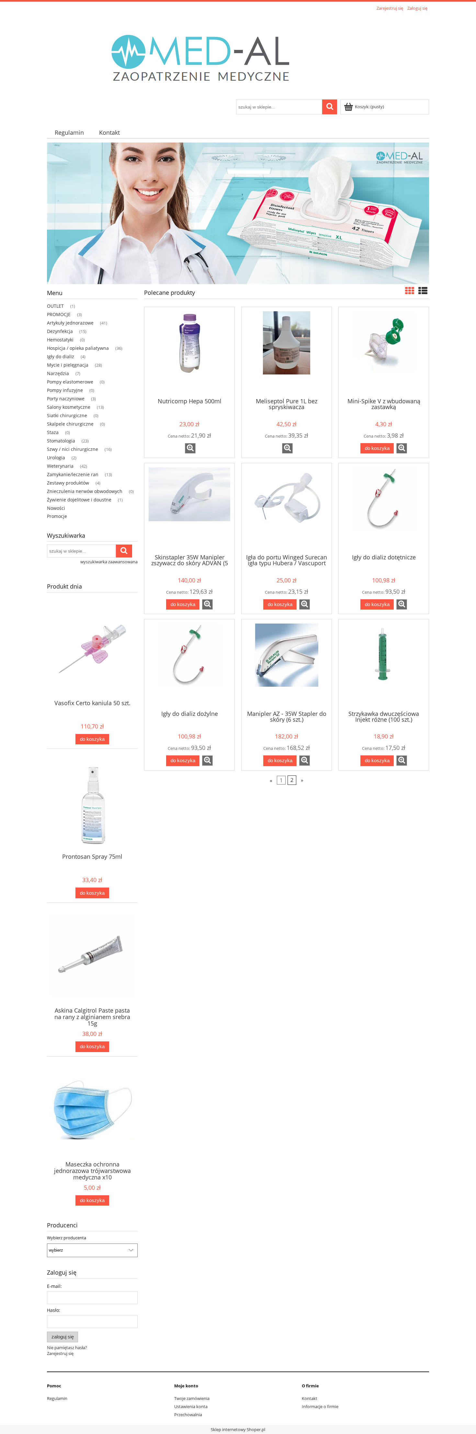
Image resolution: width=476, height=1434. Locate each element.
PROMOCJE (59, 314)
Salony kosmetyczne (68, 407)
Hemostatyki (60, 340)
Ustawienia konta (191, 1406)
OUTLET (55, 306)
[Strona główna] (207, 56)
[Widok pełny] (422, 290)
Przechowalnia (188, 1414)
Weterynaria (60, 466)
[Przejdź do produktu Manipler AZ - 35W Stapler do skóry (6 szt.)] (286, 664)
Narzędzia (58, 373)
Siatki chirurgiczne (67, 415)
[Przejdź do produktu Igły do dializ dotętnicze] (384, 507)
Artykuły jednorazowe (70, 323)
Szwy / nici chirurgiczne (72, 449)
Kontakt (309, 1398)
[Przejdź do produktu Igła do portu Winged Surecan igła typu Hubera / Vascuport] (286, 507)
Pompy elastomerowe (70, 382)
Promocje (57, 516)
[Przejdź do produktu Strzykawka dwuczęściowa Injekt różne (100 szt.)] (384, 664)
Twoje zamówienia (192, 1398)
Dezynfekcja (60, 331)
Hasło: (53, 1310)
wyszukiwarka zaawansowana (109, 562)
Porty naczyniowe (66, 399)
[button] (190, 448)
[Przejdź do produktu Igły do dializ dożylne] (189, 664)
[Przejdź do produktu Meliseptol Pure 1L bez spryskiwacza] (286, 351)
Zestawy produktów (68, 483)
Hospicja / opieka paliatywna (78, 348)
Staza (53, 432)
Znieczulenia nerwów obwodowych (84, 491)
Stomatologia (61, 441)
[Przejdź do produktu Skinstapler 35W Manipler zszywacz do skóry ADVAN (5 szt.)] (189, 507)
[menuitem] (69, 132)
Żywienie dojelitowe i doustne (79, 500)
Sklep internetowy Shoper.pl (238, 1429)
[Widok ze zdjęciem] (409, 290)
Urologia (56, 457)
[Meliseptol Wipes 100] (238, 213)
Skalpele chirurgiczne (70, 424)
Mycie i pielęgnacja (67, 365)
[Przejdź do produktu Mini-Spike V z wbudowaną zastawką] (384, 351)
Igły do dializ (60, 356)
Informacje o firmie (320, 1406)
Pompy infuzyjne (65, 390)
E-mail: (54, 1286)
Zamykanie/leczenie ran (72, 474)
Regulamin (57, 1398)
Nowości (56, 508)
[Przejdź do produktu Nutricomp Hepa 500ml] (189, 351)
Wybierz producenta (66, 1237)
